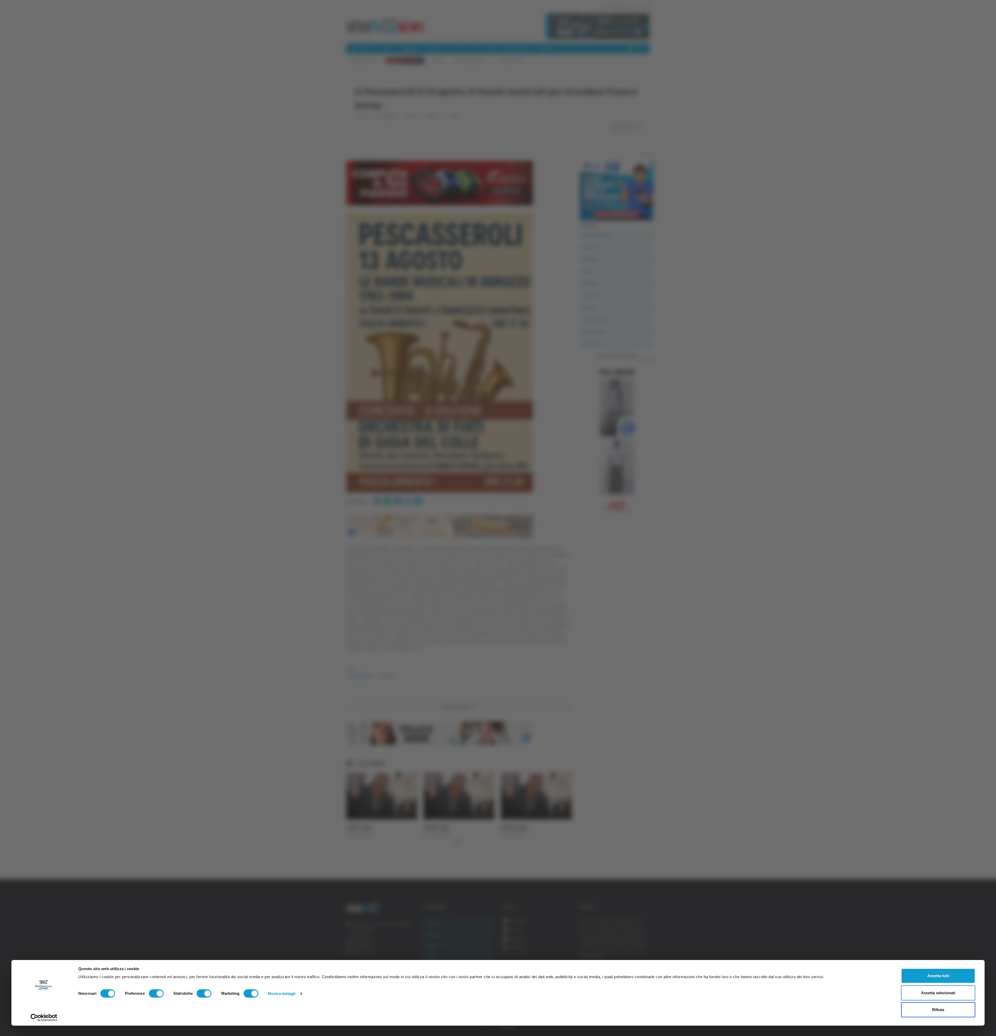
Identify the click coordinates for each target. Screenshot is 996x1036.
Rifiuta (938, 1009)
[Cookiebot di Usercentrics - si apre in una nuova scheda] (44, 1017)
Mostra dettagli (282, 993)
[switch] (156, 993)
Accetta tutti (938, 975)
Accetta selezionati (938, 993)
